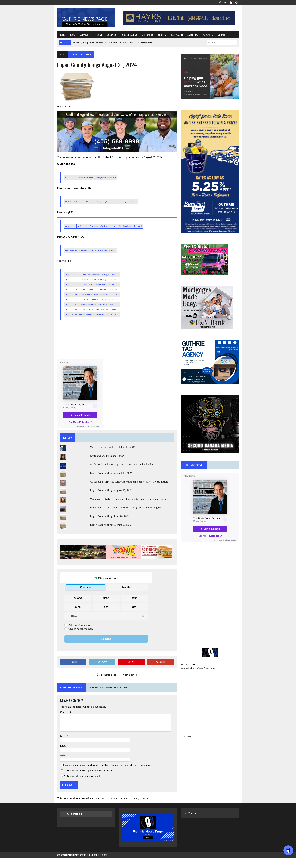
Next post (128, 674)
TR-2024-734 (71, 314)
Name (63, 736)
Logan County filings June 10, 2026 (109, 516)
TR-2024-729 (71, 289)
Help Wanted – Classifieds (184, 35)
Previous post (107, 674)
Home (62, 35)
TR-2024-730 (71, 294)
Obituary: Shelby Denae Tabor (107, 455)
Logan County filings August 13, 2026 (111, 490)
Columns (111, 35)
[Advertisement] (116, 339)
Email (63, 745)
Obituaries (147, 35)
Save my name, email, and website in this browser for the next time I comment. (107, 765)
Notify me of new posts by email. (82, 776)
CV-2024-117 (71, 177)
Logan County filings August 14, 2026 (111, 473)
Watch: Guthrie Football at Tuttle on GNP (113, 447)
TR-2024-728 (71, 284)
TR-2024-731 (71, 299)
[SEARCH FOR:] (222, 42)
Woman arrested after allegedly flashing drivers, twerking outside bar (129, 499)
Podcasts (208, 35)
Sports (162, 35)
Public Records (129, 35)
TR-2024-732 (71, 304)
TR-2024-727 (71, 279)
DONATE (221, 35)
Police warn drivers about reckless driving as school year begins (125, 507)
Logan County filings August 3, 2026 (110, 524)
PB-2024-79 (70, 226)
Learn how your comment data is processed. (125, 798)
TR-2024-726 (71, 274)
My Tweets (187, 736)
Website (64, 755)
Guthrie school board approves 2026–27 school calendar (121, 464)
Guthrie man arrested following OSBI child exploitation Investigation (129, 481)
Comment (65, 712)
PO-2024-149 (71, 250)
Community (86, 35)
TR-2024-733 (71, 309)
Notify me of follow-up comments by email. (88, 770)
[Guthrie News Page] (86, 17)
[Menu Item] (219, 2)
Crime (99, 35)
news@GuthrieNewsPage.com (198, 668)
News (72, 35)
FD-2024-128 (71, 202)
